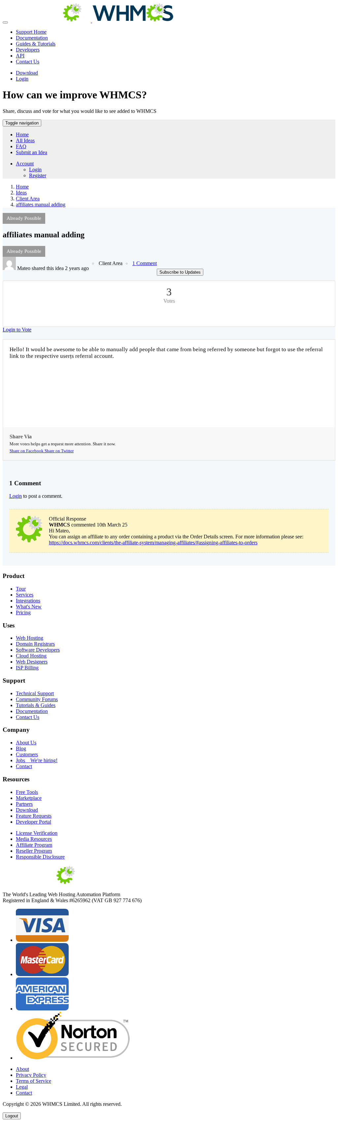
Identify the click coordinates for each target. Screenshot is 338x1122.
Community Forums (37, 699)
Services (24, 594)
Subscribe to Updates (180, 272)
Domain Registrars (35, 644)
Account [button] (25, 163)
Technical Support (35, 693)
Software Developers (38, 650)
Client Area (28, 198)
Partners (24, 804)
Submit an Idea (31, 152)
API (20, 55)
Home (22, 134)
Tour (21, 589)
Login (22, 79)
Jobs (36, 760)
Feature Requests (33, 816)
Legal (22, 1087)
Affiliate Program (34, 845)
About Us (26, 742)
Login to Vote (17, 329)
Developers (28, 49)
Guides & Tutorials (35, 44)
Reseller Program (34, 851)
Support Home (31, 32)
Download (27, 73)
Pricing (23, 612)
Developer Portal (33, 822)
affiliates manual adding (40, 204)
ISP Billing (27, 667)
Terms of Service (33, 1081)
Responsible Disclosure (40, 857)
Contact (24, 766)
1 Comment (144, 263)
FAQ (21, 146)
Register (37, 175)
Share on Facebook (27, 450)
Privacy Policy (31, 1075)
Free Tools (27, 792)
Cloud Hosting (31, 656)
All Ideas (25, 140)
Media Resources (34, 839)
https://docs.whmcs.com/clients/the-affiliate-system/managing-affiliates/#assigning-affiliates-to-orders (153, 542)
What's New (29, 606)
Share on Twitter (59, 450)
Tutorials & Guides (35, 705)
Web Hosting (29, 638)
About (22, 1069)
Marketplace (29, 798)
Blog (21, 748)
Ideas (21, 192)
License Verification (36, 833)
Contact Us (27, 61)
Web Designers (32, 661)
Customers (27, 754)
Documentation (32, 38)
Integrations (28, 600)
